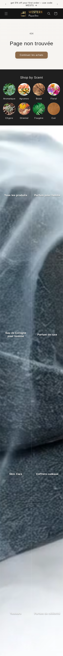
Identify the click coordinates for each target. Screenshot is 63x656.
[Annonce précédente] (5, 4)
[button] (6, 13)
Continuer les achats (31, 55)
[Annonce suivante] (57, 4)
